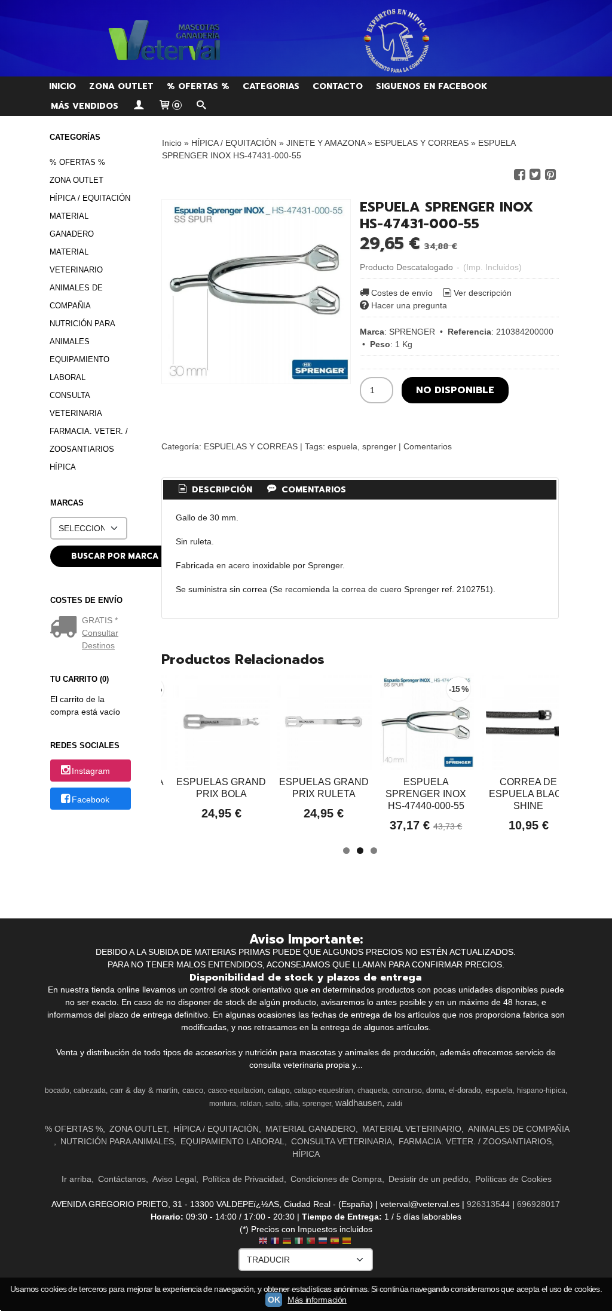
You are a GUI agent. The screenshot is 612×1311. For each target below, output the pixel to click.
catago (279, 1090)
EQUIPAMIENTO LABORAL (79, 368)
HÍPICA (63, 466)
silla (291, 1103)
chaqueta (372, 1090)
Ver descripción (483, 293)
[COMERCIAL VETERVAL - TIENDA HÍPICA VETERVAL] (306, 38)
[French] (275, 1242)
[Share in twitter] (535, 175)
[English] (263, 1242)
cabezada (90, 1090)
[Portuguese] (311, 1242)
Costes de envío (402, 293)
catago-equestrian (323, 1090)
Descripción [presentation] (220, 489)
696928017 (538, 1204)
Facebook (90, 799)
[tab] (214, 490)
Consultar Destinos (100, 639)
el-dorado (465, 1090)
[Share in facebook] (519, 175)
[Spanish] (334, 1242)
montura (222, 1103)
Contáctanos (122, 1179)
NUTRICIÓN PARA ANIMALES (82, 332)
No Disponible (455, 389)
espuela (342, 446)
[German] (287, 1242)
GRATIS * (100, 620)
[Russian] (323, 1242)
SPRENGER (412, 331)
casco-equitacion (236, 1090)
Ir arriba (76, 1179)
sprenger (379, 446)
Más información (317, 1299)
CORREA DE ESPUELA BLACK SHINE (528, 794)
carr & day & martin (144, 1090)
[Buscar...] (201, 106)
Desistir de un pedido (428, 1179)
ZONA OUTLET (121, 86)
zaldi (394, 1103)
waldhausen (358, 1103)
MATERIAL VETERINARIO (76, 260)
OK (274, 1299)
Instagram (91, 771)
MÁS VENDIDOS (84, 106)
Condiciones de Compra (336, 1179)
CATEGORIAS (271, 86)
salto (273, 1103)
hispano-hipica (541, 1090)
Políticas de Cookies (513, 1179)
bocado (57, 1090)
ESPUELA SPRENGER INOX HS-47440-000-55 (425, 794)
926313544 (488, 1204)
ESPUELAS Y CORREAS (251, 446)
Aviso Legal (174, 1179)
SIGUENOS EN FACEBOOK (431, 86)
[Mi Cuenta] (138, 106)
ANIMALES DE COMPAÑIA (76, 296)
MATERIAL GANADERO (72, 225)
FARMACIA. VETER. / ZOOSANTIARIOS (89, 440)
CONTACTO (338, 86)
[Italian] (299, 1242)
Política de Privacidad (243, 1179)
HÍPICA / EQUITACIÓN (90, 198)
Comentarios (427, 446)
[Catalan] (348, 1242)
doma (435, 1090)
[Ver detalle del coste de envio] (66, 628)
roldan (250, 1103)
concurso (407, 1090)
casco (192, 1090)
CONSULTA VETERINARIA (76, 404)
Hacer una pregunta (409, 305)
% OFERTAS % (198, 86)
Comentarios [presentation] (312, 489)
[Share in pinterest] (550, 175)
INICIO (62, 86)
